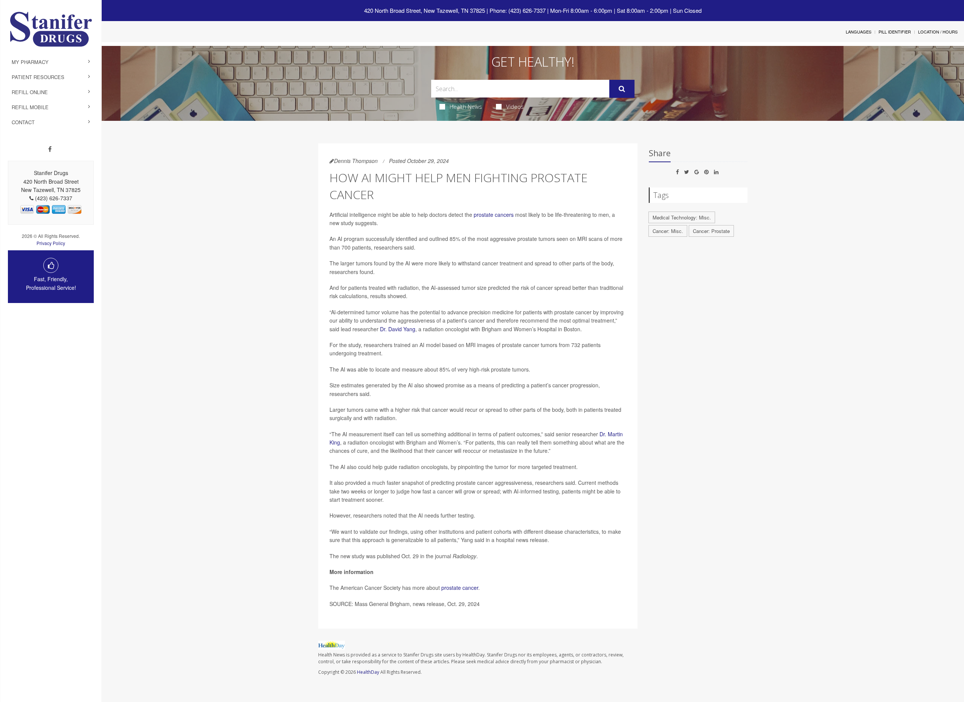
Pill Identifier (895, 32)
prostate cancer (459, 587)
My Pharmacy (30, 61)
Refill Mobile (30, 107)
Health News (466, 106)
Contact (23, 122)
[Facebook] (50, 149)
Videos (515, 106)
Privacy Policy (51, 243)
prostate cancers (494, 214)
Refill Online (30, 92)
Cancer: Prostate (711, 231)
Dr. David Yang (397, 329)
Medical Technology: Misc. (682, 217)
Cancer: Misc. (668, 231)
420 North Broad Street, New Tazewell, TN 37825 (424, 10)
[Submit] (622, 89)
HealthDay (368, 672)
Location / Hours (938, 32)
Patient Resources (38, 77)
